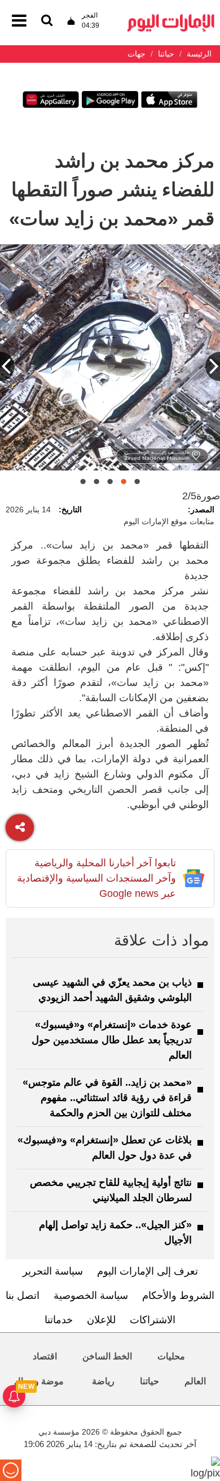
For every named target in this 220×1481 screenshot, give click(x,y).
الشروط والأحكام (178, 1295)
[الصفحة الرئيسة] (170, 17)
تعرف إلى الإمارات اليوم (147, 1271)
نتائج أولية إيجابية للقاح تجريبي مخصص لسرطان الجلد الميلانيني (111, 1190)
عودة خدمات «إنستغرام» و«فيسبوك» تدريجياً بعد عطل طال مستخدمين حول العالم (112, 1040)
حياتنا (149, 1381)
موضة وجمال (39, 1381)
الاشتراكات (152, 1319)
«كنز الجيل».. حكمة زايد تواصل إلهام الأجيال (115, 1232)
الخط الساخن (107, 1356)
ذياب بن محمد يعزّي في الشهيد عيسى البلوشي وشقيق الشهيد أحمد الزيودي (112, 990)
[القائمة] (47, 21)
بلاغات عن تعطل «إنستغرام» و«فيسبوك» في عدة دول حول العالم (104, 1147)
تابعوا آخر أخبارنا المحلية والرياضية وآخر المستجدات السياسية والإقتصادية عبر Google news (96, 878)
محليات (171, 1356)
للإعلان (101, 1319)
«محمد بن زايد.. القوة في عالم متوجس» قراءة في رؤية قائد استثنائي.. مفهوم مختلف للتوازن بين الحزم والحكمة (107, 1098)
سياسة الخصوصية (91, 1295)
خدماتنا (59, 1319)
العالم (195, 1381)
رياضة (103, 1381)
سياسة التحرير (53, 1271)
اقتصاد (45, 1356)
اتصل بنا (22, 1295)
